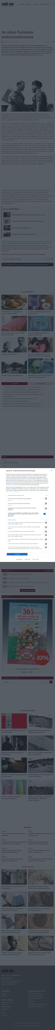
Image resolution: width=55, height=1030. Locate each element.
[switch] (45, 499)
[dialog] (27, 515)
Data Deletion (19, 559)
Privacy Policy (36, 559)
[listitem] (27, 495)
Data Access (27, 559)
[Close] (52, 470)
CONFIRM (17, 554)
